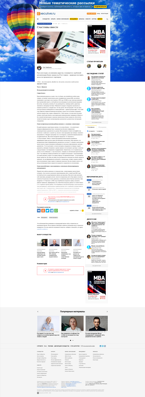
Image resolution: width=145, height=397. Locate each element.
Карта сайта (63, 387)
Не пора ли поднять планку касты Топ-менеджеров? (98, 256)
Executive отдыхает (41, 361)
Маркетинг (81, 359)
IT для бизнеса (82, 363)
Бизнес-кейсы (68, 363)
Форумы (94, 19)
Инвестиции (95, 359)
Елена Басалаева (95, 258)
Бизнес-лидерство (83, 354)
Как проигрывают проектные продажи (96, 135)
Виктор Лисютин (95, 152)
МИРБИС (100, 19)
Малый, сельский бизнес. (98, 246)
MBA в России (68, 356)
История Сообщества (41, 358)
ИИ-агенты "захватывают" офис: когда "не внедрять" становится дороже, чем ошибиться (98, 224)
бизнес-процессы (53, 217)
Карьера (53, 19)
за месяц (99, 131)
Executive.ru (44, 383)
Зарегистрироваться (64, 201)
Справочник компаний (56, 365)
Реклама (50, 346)
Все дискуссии (97, 265)
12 (81, 331)
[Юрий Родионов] (89, 66)
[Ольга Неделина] (94, 66)
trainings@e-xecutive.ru (77, 382)
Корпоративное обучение (70, 354)
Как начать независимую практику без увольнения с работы (98, 166)
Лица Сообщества (41, 354)
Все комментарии (96, 122)
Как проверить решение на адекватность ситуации (98, 77)
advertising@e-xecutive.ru (70, 383)
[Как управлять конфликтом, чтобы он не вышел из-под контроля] (72, 323)
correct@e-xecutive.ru (42, 229)
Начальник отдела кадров (99, 189)
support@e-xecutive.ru (71, 386)
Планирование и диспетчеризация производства (96, 183)
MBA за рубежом (68, 358)
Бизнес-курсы (68, 361)
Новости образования (42, 373)
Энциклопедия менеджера (85, 367)
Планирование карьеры (56, 361)
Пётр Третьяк (94, 160)
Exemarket (81, 365)
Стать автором (91, 13)
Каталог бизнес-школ (69, 371)
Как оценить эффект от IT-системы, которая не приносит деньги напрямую (98, 158)
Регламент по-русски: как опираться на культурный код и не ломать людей (78, 255)
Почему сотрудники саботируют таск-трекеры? (98, 236)
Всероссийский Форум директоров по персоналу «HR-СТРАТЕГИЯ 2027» (99, 209)
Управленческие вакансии (57, 363)
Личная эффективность (56, 359)
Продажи (81, 361)
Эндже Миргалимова (96, 144)
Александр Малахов (96, 90)
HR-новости (39, 377)
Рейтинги (67, 359)
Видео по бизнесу (69, 369)
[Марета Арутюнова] (99, 66)
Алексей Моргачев (95, 79)
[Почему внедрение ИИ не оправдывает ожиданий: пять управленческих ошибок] (96, 323)
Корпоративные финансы (98, 354)
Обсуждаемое (102, 127)
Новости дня (40, 367)
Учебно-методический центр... (98, 193)
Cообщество (40, 351)
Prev (38, 311)
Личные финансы (97, 356)
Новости (87, 19)
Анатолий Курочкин (96, 247)
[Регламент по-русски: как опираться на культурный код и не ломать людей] (48, 323)
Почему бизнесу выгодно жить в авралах (98, 142)
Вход (98, 13)
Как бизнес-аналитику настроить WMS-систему (98, 88)
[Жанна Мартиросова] (104, 66)
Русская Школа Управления (98, 187)
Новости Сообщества (41, 375)
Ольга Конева (94, 169)
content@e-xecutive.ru (70, 384)
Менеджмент (74, 19)
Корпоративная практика (44, 331)
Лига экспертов (40, 356)
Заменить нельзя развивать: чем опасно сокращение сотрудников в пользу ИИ (98, 150)
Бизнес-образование (63, 19)
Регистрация (104, 13)
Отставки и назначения (42, 371)
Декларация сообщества (61, 346)
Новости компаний (41, 369)
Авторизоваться (52, 201)
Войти (49, 272)
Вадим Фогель (94, 227)
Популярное (91, 127)
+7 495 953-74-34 (100, 381)
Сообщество (46, 19)
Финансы (81, 19)
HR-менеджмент (54, 354)
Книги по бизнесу (69, 365)
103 (58, 331)
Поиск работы (54, 356)
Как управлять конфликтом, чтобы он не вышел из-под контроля (70, 335)
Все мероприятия (96, 213)
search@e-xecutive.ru (74, 381)
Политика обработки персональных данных (46, 387)
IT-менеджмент (82, 358)
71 (105, 331)
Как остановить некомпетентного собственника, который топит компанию (97, 110)
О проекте (40, 346)
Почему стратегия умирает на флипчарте (98, 98)
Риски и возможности (97, 358)
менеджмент (44, 217)
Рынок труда (53, 358)
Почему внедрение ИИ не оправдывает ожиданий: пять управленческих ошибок (95, 335)
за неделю (92, 131)
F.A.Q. (45, 346)
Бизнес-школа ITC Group (97, 180)
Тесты (66, 367)
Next (107, 311)
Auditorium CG (95, 205)
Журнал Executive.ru (41, 359)
